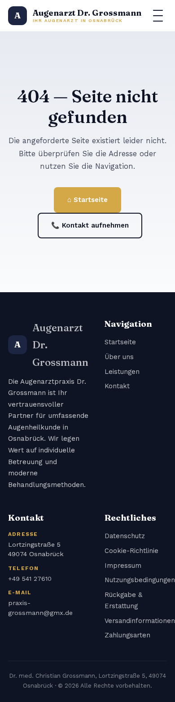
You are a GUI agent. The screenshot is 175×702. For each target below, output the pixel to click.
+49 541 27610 (30, 578)
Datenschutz (125, 536)
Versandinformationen (140, 621)
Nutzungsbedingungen (140, 580)
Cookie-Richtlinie (131, 551)
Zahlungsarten (127, 635)
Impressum (123, 566)
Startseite (120, 342)
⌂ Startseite (87, 200)
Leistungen (122, 372)
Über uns (119, 357)
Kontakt (117, 386)
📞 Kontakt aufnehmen (90, 225)
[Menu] (158, 16)
